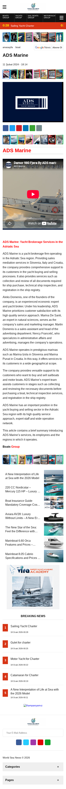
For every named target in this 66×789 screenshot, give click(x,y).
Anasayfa (8, 47)
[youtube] (40, 742)
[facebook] (6, 128)
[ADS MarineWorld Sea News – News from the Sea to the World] (33, 6)
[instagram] (33, 742)
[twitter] (12, 128)
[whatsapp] (48, 742)
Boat (17, 47)
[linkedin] (19, 128)
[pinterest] (26, 128)
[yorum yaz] (39, 128)
